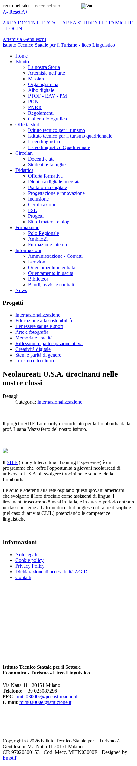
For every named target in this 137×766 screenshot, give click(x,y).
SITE (12, 462)
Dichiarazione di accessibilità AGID (51, 571)
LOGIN (14, 28)
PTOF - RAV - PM (47, 96)
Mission (36, 78)
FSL (32, 210)
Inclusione (38, 199)
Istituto (22, 61)
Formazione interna (47, 244)
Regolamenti (41, 113)
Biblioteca (38, 279)
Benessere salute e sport (39, 326)
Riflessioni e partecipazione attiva (49, 343)
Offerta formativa (45, 176)
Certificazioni (41, 204)
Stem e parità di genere (38, 355)
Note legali (26, 554)
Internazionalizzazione (37, 315)
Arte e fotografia (31, 332)
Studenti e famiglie (47, 164)
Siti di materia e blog (48, 221)
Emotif (9, 758)
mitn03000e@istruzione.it (45, 702)
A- (5, 12)
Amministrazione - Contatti (55, 256)
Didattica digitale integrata (54, 181)
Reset (14, 12)
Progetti (36, 216)
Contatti (23, 577)
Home (21, 55)
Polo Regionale (43, 233)
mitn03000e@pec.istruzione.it (47, 696)
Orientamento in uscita (50, 273)
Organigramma (43, 84)
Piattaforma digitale (47, 187)
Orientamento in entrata (51, 267)
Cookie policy (29, 560)
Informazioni (28, 250)
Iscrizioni (37, 261)
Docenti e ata (41, 158)
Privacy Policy (30, 566)
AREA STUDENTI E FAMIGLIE (97, 22)
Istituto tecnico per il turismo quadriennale (70, 136)
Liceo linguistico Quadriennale (59, 147)
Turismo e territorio (34, 360)
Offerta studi (27, 124)
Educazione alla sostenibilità (43, 320)
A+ (24, 12)
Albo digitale (41, 90)
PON (33, 101)
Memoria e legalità (34, 337)
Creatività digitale (33, 349)
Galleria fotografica (47, 118)
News (21, 290)
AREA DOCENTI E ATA (29, 22)
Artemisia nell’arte (46, 73)
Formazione (27, 227)
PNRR (35, 107)
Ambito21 (38, 239)
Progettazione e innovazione (56, 193)
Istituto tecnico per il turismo (56, 130)
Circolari (24, 153)
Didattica (24, 170)
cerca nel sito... (17, 5)
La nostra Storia (44, 67)
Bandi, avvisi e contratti (52, 284)
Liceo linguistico (44, 141)
